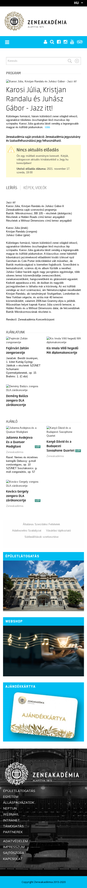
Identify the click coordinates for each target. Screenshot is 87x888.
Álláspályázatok (18, 802)
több (47, 127)
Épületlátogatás (22, 556)
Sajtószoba (13, 853)
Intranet (11, 820)
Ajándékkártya (20, 686)
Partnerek (13, 832)
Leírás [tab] (11, 188)
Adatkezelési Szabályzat (26, 530)
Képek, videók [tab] (35, 188)
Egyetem (10, 797)
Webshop (14, 621)
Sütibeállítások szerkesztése (41, 536)
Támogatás (13, 826)
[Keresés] (70, 61)
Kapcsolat (13, 859)
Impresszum (13, 847)
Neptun (10, 808)
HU (76, 3)
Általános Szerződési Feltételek (41, 524)
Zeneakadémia (14, 452)
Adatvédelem (15, 841)
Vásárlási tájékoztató (58, 530)
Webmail (11, 814)
